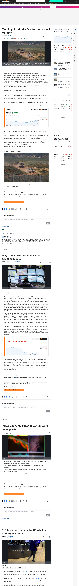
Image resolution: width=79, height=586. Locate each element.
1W (8, 115)
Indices (55, 29)
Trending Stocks (58, 146)
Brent (5, 105)
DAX (55, 43)
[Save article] (43, 36)
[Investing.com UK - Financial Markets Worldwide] (6, 1)
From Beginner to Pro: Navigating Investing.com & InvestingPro (63, 139)
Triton (11, 580)
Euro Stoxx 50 (56, 45)
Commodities (60, 29)
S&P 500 (55, 47)
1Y (14, 115)
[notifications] (74, 1)
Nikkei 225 (56, 49)
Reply (4, 233)
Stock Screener (45, 3)
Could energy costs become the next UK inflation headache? (64, 74)
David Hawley (6, 236)
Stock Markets (17, 261)
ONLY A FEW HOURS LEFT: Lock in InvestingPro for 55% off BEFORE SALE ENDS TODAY (64, 85)
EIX (21, 314)
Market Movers (57, 95)
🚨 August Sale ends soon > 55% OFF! (56, 1)
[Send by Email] (23, 209)
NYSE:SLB (26, 571)
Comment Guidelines (5, 226)
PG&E (11, 328)
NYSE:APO (37, 578)
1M (10, 115)
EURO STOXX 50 (29, 89)
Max (18, 115)
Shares (69, 29)
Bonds (65, 29)
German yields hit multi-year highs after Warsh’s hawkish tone (65, 79)
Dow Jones (56, 51)
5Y (16, 115)
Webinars (56, 135)
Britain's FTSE (7, 93)
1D (6, 115)
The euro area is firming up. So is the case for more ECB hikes (64, 69)
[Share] (40, 36)
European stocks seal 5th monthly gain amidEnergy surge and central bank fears (64, 63)
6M (12, 115)
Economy (9, 35)
